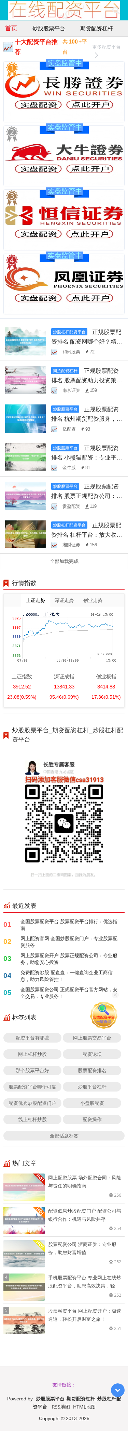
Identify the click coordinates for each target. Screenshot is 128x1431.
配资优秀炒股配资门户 (32, 1103)
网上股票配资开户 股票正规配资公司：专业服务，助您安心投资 (68, 958)
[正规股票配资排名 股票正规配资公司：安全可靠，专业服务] (25, 495)
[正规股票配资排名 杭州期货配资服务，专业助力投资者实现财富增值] (25, 418)
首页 (11, 28)
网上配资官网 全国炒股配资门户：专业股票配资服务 (68, 941)
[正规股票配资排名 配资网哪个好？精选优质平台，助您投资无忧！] (25, 340)
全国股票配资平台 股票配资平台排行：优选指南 (68, 924)
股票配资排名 (92, 1070)
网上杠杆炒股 (32, 1054)
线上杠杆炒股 (32, 1119)
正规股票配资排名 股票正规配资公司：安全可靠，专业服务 (86, 495)
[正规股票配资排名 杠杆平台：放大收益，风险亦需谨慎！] (25, 534)
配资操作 (92, 1119)
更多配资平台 (106, 47)
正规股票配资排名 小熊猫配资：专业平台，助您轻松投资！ (85, 457)
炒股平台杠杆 (92, 1086)
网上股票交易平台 (92, 1037)
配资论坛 (92, 1054)
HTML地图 (84, 1406)
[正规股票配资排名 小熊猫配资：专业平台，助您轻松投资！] (25, 456)
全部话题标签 (64, 1135)
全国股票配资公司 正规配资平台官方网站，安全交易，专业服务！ (68, 992)
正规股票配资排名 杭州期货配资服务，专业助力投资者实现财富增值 (86, 418)
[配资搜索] (115, 10)
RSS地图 (61, 1406)
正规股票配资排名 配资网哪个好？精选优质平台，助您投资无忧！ (86, 341)
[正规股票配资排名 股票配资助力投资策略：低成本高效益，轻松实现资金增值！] (25, 379)
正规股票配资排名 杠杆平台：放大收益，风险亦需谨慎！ (86, 534)
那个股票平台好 (32, 1070)
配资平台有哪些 (32, 1037)
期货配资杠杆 (96, 28)
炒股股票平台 (48, 28)
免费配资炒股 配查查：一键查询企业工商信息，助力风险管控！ (66, 975)
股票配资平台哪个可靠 (32, 1086)
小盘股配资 (92, 1103)
